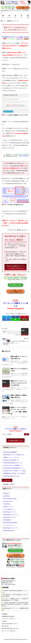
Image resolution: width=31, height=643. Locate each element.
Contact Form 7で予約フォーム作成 (14, 471)
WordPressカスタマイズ (10, 514)
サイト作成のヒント (9, 509)
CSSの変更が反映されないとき (12, 462)
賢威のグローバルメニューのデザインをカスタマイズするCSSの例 (19, 383)
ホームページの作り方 (8, 631)
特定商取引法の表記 (8, 616)
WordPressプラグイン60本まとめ (13, 454)
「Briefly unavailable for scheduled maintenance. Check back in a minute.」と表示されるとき (15, 604)
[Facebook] (15, 317)
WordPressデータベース (10, 528)
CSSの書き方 (7, 520)
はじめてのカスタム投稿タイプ (12, 465)
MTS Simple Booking (9, 498)
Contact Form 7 (8, 501)
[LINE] (15, 319)
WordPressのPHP (8, 530)
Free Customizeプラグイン (10, 623)
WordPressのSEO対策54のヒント (13, 468)
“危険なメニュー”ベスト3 (11, 457)
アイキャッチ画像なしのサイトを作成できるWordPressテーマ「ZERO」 (15, 599)
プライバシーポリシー (8, 619)
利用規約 (4, 614)
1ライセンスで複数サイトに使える (15, 306)
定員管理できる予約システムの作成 (14, 473)
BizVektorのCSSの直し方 (11, 460)
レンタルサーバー (8, 525)
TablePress (6, 504)
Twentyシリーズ (8, 506)
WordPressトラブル (9, 517)
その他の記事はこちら (15, 440)
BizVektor (6, 493)
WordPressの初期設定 (10, 452)
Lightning (6, 496)
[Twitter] (6, 317)
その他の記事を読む (7, 480)
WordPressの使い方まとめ (11, 476)
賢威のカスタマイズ (14, 21)
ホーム (4, 21)
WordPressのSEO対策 (10, 522)
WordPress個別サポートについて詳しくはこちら (15, 267)
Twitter (4, 621)
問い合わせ (5, 626)
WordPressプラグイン (10, 512)
